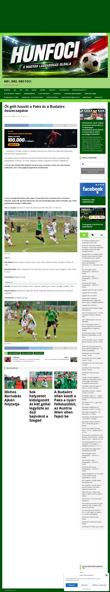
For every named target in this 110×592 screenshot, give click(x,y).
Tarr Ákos (17, 116)
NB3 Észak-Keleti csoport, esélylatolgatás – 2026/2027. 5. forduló (90, 469)
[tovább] (99, 150)
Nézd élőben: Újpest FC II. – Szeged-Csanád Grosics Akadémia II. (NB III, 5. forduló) (92, 397)
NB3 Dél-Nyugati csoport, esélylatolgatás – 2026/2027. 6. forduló (90, 271)
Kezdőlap (7, 90)
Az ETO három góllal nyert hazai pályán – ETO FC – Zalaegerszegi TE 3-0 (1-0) (92, 430)
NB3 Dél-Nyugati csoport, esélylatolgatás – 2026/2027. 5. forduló (90, 455)
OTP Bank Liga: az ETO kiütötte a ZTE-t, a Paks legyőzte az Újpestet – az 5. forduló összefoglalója (92, 512)
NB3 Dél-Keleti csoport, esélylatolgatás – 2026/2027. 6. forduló (90, 278)
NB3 (27, 90)
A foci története (44, 93)
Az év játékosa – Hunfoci (12, 93)
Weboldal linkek (90, 93)
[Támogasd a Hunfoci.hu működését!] (93, 214)
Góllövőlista (64, 90)
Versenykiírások (29, 93)
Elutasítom (85, 585)
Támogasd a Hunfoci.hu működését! (92, 225)
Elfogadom (72, 585)
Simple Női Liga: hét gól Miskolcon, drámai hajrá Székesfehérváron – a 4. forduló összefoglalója (92, 348)
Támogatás (98, 97)
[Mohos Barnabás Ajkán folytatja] (16, 380)
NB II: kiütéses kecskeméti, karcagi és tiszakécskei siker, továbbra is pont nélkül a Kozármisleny (92, 505)
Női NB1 (34, 90)
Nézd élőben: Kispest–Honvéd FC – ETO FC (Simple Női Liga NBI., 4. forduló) (91, 423)
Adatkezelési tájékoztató (70, 97)
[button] (106, 575)
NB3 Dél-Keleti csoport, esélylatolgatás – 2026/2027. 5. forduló (90, 462)
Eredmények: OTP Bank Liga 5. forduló (92, 526)
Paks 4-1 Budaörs (27, 353)
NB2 (21, 90)
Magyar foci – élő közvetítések (32, 97)
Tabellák (52, 90)
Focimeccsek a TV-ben (11, 97)
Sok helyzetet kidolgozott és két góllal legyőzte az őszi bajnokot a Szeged (40, 406)
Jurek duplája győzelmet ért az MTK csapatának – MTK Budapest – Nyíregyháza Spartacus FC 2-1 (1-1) (92, 444)
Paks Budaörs (39, 353)
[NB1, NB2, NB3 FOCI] (55, 77)
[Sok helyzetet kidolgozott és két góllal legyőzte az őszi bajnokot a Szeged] (40, 380)
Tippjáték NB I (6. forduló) (89, 305)
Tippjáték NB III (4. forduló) (89, 293)
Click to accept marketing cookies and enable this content (92, 170)
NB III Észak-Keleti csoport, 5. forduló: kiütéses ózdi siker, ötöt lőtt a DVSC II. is (92, 342)
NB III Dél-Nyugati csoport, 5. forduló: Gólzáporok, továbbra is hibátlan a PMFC (92, 315)
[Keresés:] (97, 34)
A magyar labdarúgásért (72, 93)
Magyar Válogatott (79, 90)
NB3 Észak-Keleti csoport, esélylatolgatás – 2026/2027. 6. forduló (90, 285)
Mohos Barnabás (14, 353)
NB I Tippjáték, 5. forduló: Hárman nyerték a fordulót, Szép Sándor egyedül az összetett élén (91, 487)
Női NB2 (42, 90)
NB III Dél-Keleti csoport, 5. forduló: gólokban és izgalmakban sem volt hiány (92, 335)
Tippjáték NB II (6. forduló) (89, 295)
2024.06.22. (9, 116)
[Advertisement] (53, 18)
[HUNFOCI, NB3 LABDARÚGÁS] (93, 189)
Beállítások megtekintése (99, 585)
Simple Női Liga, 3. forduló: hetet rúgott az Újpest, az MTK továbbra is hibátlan (92, 494)
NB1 (15, 90)
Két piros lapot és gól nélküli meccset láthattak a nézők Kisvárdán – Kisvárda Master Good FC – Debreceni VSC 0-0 (92, 437)
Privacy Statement (86, 589)
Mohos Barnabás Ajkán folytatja (12, 397)
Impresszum (87, 97)
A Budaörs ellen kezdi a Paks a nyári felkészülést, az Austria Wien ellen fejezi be (65, 404)
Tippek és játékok (52, 97)
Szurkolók (57, 93)
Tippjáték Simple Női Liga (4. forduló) (92, 290)
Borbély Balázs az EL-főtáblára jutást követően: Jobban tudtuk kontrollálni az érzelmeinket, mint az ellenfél (92, 128)
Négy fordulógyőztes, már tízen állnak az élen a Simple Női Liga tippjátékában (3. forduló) (92, 475)
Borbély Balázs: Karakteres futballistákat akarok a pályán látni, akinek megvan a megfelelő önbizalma (92, 300)
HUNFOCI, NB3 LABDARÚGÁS (88, 201)
